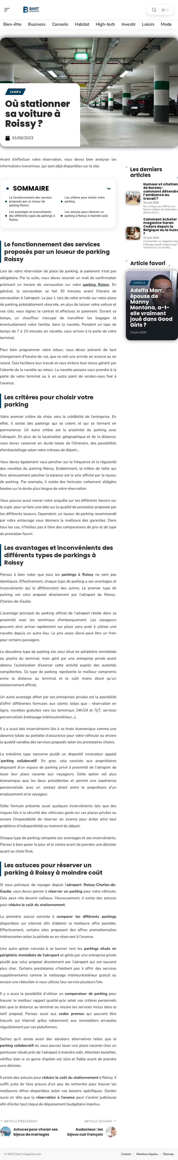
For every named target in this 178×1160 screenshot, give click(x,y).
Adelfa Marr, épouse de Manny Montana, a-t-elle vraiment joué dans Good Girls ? (151, 307)
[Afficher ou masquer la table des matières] (79, 188)
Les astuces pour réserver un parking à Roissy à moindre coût (86, 214)
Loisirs (15, 92)
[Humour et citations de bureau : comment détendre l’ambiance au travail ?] (133, 198)
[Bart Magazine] (31, 10)
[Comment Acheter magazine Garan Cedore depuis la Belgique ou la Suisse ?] (133, 233)
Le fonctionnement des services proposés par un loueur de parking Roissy (30, 201)
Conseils (139, 282)
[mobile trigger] (8, 10)
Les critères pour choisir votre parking (85, 199)
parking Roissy (96, 284)
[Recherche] (154, 10)
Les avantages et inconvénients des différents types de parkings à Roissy (32, 216)
